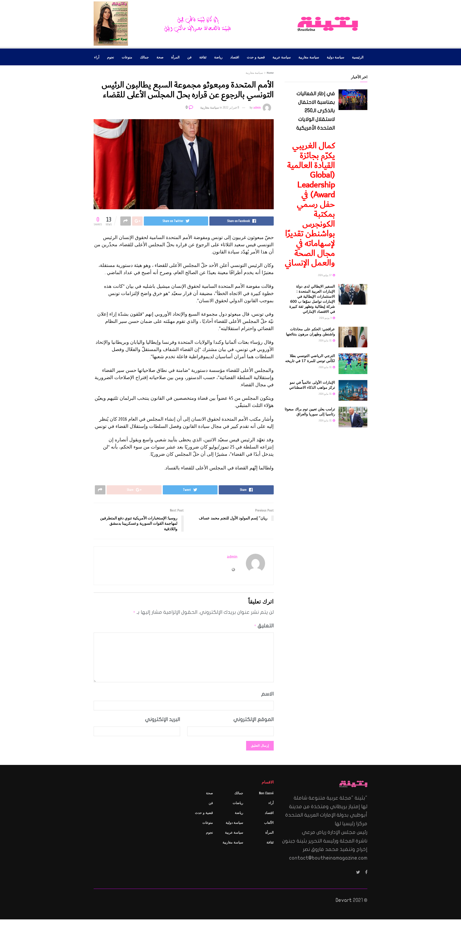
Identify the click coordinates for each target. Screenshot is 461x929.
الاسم (267, 693)
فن (189, 57)
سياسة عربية (282, 57)
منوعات (127, 57)
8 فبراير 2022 (231, 107)
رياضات (238, 803)
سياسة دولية (335, 57)
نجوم (110, 57)
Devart (344, 900)
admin (257, 107)
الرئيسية (358, 57)
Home (270, 73)
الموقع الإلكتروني (253, 719)
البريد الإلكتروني (162, 719)
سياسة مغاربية (308, 57)
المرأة (175, 57)
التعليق (264, 625)
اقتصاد (234, 57)
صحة (160, 57)
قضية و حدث (256, 57)
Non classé (266, 793)
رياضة (218, 57)
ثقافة (202, 57)
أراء (96, 57)
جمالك (144, 57)
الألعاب (269, 822)
